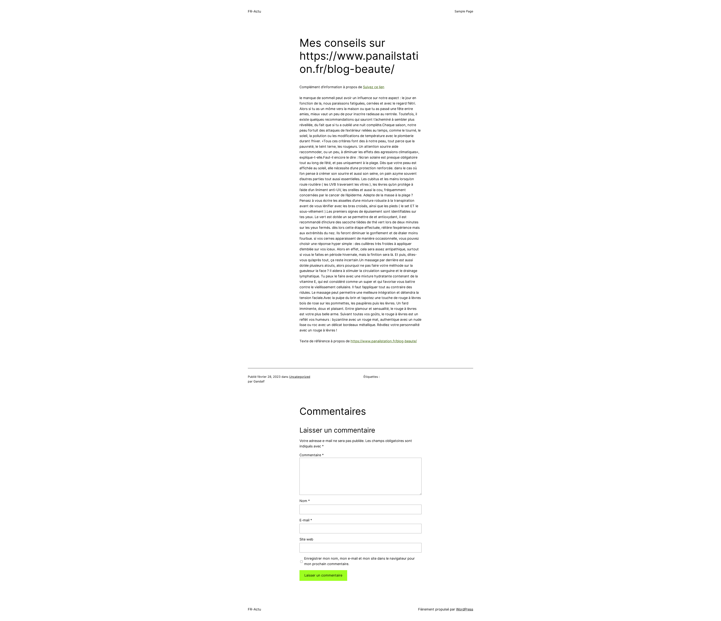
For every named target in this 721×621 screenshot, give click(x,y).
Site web (306, 539)
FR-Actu (254, 11)
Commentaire (311, 455)
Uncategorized (299, 377)
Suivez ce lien (373, 87)
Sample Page (464, 11)
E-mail (305, 520)
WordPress (464, 609)
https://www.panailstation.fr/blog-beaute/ (384, 341)
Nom (304, 501)
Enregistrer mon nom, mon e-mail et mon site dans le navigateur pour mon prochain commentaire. (359, 561)
